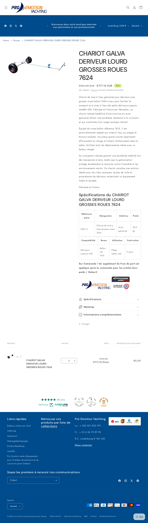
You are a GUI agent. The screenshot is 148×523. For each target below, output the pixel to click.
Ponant (16, 40)
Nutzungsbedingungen (17, 441)
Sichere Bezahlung (15, 446)
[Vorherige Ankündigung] (47, 26)
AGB (85, 516)
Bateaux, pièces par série (19, 425)
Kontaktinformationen (107, 516)
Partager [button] (86, 323)
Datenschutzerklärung (72, 516)
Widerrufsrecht (55, 516)
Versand (94, 90)
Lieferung (11, 430)
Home (6, 40)
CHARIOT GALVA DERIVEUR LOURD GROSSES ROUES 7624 (54, 40)
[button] (6, 7)
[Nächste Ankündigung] (101, 26)
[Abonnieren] (56, 480)
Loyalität (11, 451)
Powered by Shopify (39, 516)
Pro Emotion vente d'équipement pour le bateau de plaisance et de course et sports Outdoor (23, 460)
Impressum (12, 436)
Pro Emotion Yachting (22, 516)
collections (49, 426)
